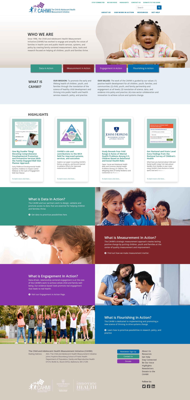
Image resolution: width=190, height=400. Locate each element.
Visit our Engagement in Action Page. (47, 294)
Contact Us (136, 2)
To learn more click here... (21, 179)
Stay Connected (98, 2)
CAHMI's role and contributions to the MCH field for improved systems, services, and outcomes (70, 155)
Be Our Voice (112, 2)
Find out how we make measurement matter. (127, 253)
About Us (146, 351)
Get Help (146, 357)
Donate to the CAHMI (151, 2)
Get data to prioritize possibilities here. (48, 214)
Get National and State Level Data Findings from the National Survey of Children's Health (161, 155)
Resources (147, 354)
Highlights (124, 2)
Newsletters (147, 368)
